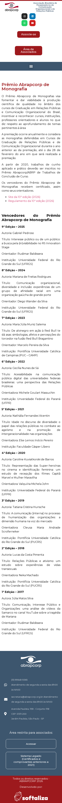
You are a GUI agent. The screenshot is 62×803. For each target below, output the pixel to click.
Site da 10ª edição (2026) (24, 197)
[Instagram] (24, 16)
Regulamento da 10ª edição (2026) (31, 201)
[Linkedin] (32, 16)
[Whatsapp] (24, 23)
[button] (31, 66)
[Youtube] (32, 23)
